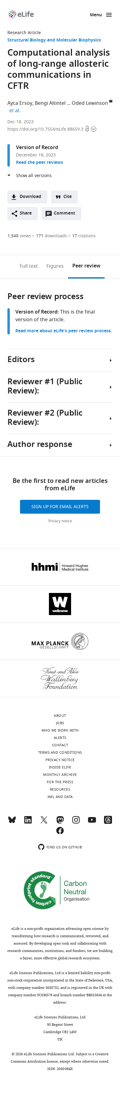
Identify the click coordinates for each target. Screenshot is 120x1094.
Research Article (24, 33)
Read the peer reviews (39, 162)
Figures (55, 266)
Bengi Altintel (50, 103)
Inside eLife (60, 767)
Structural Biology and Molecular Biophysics (54, 40)
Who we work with (60, 730)
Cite (67, 196)
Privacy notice (60, 521)
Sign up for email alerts (60, 507)
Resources (60, 789)
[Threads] (108, 822)
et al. (15, 110)
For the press (60, 782)
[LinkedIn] (28, 822)
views (19, 236)
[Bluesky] (12, 822)
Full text (29, 266)
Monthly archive (60, 774)
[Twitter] (44, 822)
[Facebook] (60, 833)
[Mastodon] (60, 822)
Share (26, 213)
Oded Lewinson (90, 103)
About (60, 715)
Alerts (60, 737)
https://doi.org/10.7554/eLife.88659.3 (46, 129)
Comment (66, 215)
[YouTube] (92, 822)
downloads (51, 236)
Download (30, 196)
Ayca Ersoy (19, 103)
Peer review (86, 266)
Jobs (60, 723)
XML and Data (60, 796)
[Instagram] (76, 822)
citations (84, 236)
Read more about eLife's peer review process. (63, 331)
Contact (60, 745)
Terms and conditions (60, 752)
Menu (96, 15)
